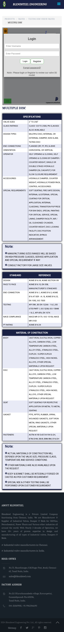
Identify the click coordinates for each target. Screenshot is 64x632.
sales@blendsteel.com (20, 576)
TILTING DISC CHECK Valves (41, 19)
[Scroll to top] (58, 622)
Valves (21, 19)
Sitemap (12, 628)
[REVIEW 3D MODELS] (4, 4)
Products (10, 19)
